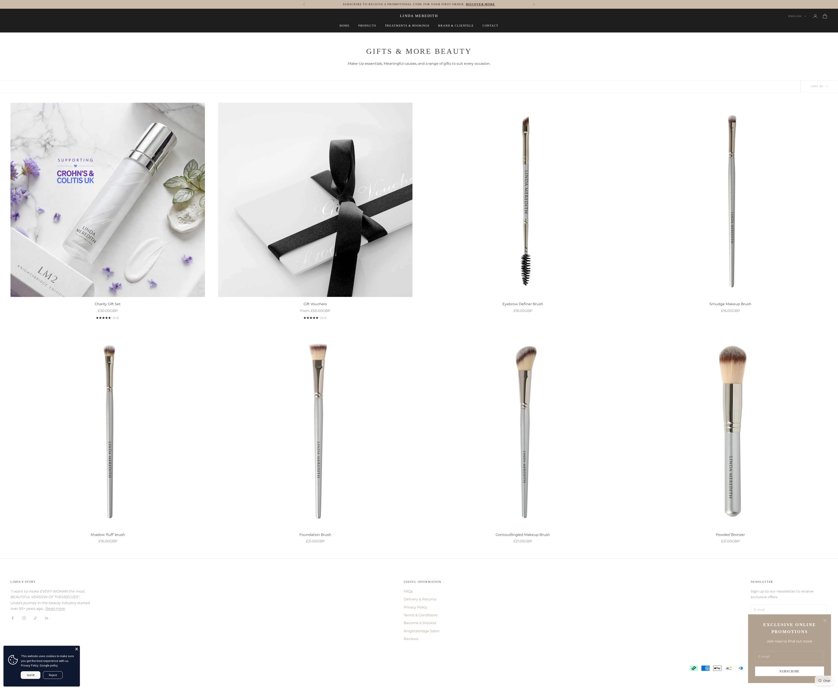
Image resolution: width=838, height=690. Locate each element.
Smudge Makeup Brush (730, 304)
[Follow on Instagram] (24, 618)
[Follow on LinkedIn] (47, 618)
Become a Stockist (420, 623)
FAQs (408, 591)
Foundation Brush (315, 535)
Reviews (411, 639)
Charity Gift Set (108, 304)
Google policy (49, 665)
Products (367, 25)
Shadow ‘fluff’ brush (108, 535)
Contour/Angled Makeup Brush (523, 535)
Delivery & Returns (420, 599)
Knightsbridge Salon (422, 631)
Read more (55, 609)
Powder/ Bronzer (730, 535)
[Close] (76, 649)
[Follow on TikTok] (35, 618)
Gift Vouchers (315, 304)
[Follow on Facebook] (12, 618)
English (795, 16)
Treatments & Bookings (407, 25)
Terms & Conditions (421, 615)
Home (344, 25)
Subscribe (790, 671)
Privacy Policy (415, 607)
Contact (490, 25)
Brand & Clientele (456, 25)
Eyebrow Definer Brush (522, 304)
